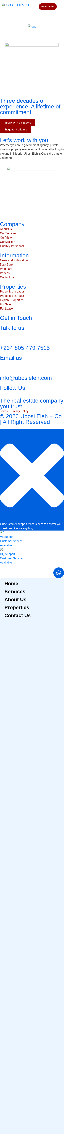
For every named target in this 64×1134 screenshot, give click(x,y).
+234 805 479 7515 (25, 348)
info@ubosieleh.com (26, 378)
